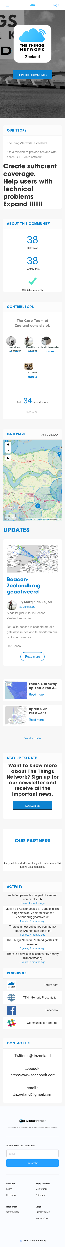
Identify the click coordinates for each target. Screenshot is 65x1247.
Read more (32, 656)
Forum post (51, 985)
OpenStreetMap (43, 519)
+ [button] (8, 444)
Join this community (32, 75)
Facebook (52, 1010)
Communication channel (42, 1023)
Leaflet (29, 519)
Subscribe (32, 805)
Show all (32, 412)
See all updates (32, 738)
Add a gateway (50, 434)
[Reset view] (8, 458)
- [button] (8, 450)
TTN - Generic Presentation (40, 997)
